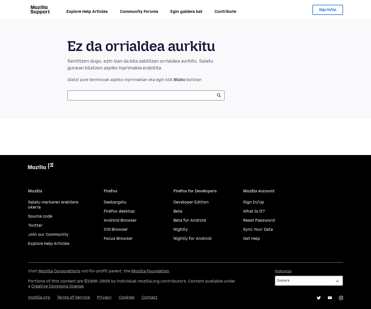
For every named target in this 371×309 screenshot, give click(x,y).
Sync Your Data (258, 229)
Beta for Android (189, 220)
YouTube (330, 298)
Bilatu (219, 95)
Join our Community (48, 234)
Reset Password (259, 220)
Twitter (35, 225)
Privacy (104, 297)
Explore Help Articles (87, 11)
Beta (177, 211)
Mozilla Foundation (150, 271)
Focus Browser (118, 238)
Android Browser (120, 220)
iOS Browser (116, 229)
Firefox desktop (119, 211)
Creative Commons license (57, 286)
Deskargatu (115, 202)
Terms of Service (73, 297)
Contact (149, 297)
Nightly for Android (192, 238)
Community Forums (139, 11)
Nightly (180, 229)
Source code (40, 216)
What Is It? (254, 211)
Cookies (127, 297)
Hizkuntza (283, 271)
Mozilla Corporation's (59, 271)
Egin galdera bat (186, 11)
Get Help (251, 238)
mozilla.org (39, 297)
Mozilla (40, 167)
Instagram (341, 298)
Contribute (225, 11)
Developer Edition (191, 202)
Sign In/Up (327, 10)
